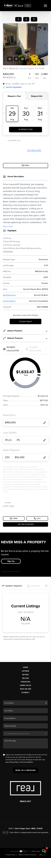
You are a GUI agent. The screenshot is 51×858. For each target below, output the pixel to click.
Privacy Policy (14, 762)
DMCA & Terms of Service (27, 855)
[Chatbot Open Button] (44, 851)
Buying (25, 675)
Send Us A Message (25, 770)
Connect (25, 693)
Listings (25, 671)
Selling (25, 678)
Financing (25, 682)
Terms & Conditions (26, 762)
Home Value (25, 685)
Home (25, 667)
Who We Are (25, 689)
